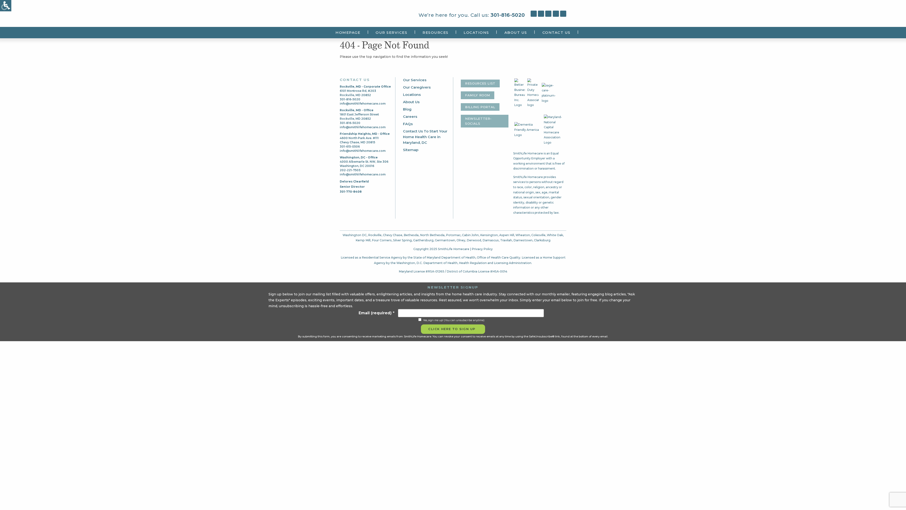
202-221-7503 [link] (350, 170)
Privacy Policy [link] (482, 249)
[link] (5, 5)
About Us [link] (515, 32)
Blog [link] (407, 109)
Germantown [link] (445, 240)
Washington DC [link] (355, 235)
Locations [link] (476, 32)
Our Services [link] (391, 32)
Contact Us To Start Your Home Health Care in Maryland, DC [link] (425, 137)
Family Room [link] (477, 95)
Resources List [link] (480, 83)
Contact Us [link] (556, 32)
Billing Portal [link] (480, 107)
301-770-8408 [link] (351, 191)
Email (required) (376, 313)
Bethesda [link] (411, 235)
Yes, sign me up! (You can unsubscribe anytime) (453, 320)
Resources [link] (436, 32)
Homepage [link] (348, 32)
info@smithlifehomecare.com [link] (363, 103)
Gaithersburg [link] (423, 240)
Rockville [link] (375, 235)
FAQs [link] (408, 124)
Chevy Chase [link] (392, 235)
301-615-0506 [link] (350, 146)
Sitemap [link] (410, 150)
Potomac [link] (453, 235)
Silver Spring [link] (402, 240)
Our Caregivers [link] (417, 87)
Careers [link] (410, 116)
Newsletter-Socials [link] (478, 121)
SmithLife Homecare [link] (359, 14)
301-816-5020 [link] (508, 15)
